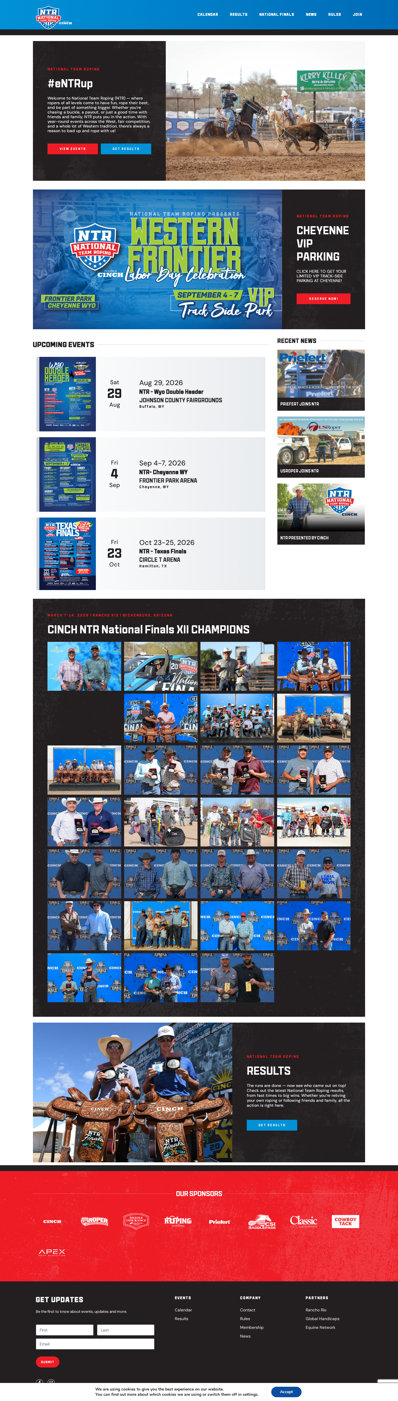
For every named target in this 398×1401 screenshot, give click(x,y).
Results (239, 14)
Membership (252, 1327)
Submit (47, 1362)
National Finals (276, 14)
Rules (334, 14)
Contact (247, 1310)
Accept (286, 1392)
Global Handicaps (322, 1318)
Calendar (208, 14)
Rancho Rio (316, 1310)
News (311, 14)
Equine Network (320, 1327)
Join (357, 14)
